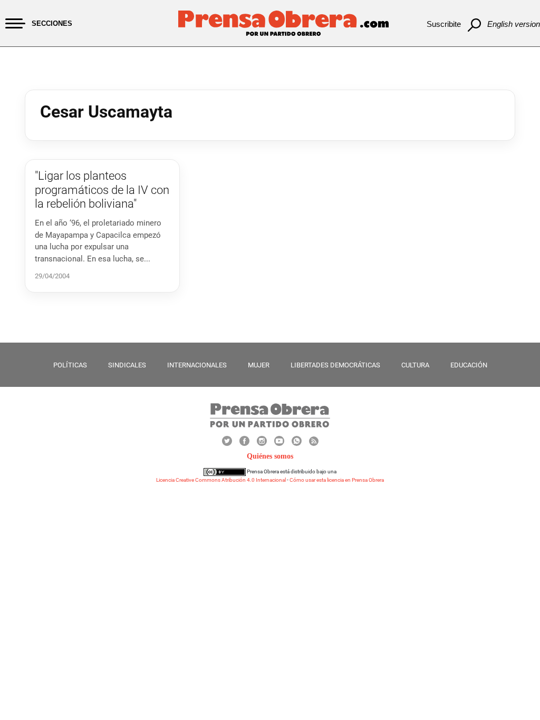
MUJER (258, 365)
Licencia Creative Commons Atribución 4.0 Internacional (221, 480)
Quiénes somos (270, 456)
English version (513, 24)
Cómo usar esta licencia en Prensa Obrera (337, 480)
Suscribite (444, 24)
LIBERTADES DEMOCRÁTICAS (335, 365)
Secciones (52, 23)
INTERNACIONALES (197, 365)
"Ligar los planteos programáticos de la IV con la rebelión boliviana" (102, 189)
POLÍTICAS (70, 365)
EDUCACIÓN (468, 365)
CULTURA (415, 365)
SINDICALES (127, 365)
